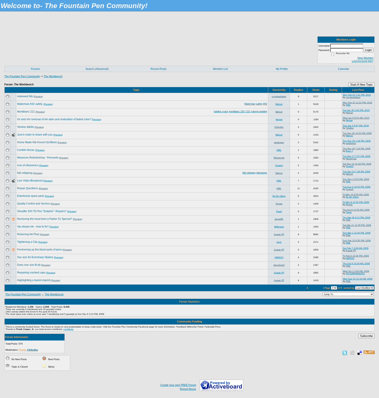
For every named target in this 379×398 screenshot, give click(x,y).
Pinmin (279, 204)
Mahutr (278, 104)
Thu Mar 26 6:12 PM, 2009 (356, 217)
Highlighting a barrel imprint (33, 280)
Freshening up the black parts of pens (39, 249)
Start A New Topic (361, 84)
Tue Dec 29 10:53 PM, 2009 (357, 133)
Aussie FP (279, 234)
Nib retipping (24, 172)
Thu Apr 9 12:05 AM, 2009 (356, 210)
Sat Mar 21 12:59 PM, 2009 (357, 225)
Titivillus (350, 128)
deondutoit (279, 265)
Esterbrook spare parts (30, 195)
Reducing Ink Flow (28, 234)
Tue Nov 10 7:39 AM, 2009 (356, 171)
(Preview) (38, 96)
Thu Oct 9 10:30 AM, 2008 (356, 263)
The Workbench (53, 76)
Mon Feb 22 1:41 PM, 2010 (357, 95)
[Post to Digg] (352, 352)
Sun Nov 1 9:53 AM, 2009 (356, 179)
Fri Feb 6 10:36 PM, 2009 (356, 256)
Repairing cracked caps (31, 272)
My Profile (282, 68)
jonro (279, 242)
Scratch (279, 165)
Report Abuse (188, 389)
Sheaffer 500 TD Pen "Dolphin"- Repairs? (41, 211)
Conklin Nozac (26, 149)
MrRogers (279, 226)
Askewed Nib (25, 96)
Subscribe (366, 336)
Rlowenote (279, 158)
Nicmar (279, 119)
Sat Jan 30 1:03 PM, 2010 (356, 110)
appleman (279, 142)
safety (259, 103)
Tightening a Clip (27, 241)
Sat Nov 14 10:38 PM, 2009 (357, 164)
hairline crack (221, 111)
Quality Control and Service (33, 203)
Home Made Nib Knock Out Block (37, 142)
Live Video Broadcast (30, 180)
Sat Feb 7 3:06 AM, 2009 (355, 248)
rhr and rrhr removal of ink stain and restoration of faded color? (54, 119)
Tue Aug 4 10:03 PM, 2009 (356, 187)
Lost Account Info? (363, 61)
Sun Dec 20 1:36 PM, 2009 (357, 141)
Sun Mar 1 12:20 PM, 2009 (356, 233)
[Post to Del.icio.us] (359, 352)
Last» (318, 288)
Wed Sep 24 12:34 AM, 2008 (357, 279)
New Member (366, 58)
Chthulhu (279, 127)
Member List (220, 68)
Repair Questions (27, 188)
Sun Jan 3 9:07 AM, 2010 (356, 125)
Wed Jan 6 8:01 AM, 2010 (356, 118)
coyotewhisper (279, 96)
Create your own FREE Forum (178, 385)
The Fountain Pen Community (22, 76)
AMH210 (279, 257)
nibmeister (261, 172)
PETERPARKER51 (355, 273)
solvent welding (259, 111)
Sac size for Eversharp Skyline (35, 257)
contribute (68, 329)
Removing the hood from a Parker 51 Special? (44, 218)
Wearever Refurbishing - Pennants (37, 157)
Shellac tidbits (25, 127)
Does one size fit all (28, 264)
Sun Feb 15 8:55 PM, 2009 (357, 240)
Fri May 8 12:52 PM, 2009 (356, 202)
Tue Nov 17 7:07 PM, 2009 (356, 156)
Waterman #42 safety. (30, 104)
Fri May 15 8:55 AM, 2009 (356, 194)
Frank (279, 211)
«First (292, 288)
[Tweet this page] (344, 352)
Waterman (249, 103)
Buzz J (349, 151)
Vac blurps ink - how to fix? (33, 226)
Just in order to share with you (35, 134)
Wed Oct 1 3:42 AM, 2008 (356, 271)
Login (368, 50)
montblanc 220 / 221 (239, 111)
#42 (265, 103)
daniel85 (279, 219)
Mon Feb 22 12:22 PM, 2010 (357, 102)
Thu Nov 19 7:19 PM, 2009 (356, 148)
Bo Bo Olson (279, 196)
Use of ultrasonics (27, 165)
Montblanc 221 (26, 111)
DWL (348, 105)
